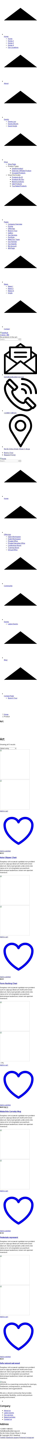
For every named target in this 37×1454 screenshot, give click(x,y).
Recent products (18, 182)
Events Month (13, 124)
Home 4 (11, 45)
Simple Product (17, 168)
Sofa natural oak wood (10, 1363)
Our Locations (13, 47)
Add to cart (4, 811)
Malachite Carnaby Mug (10, 1111)
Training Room (13, 547)
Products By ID (17, 177)
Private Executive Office (16, 543)
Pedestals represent (9, 1237)
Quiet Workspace (14, 539)
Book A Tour (12, 231)
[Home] (3, 459)
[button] (4, 335)
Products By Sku (18, 179)
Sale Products (17, 184)
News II (10, 288)
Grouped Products (18, 173)
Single (10, 293)
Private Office (13, 541)
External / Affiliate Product (21, 171)
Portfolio (11, 237)
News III (11, 291)
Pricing (10, 226)
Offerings (11, 228)
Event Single (12, 126)
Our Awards (12, 244)
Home (10, 39)
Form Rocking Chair (8, 983)
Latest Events (13, 624)
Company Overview (15, 224)
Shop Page (12, 164)
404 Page (11, 248)
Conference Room (14, 545)
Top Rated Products (19, 186)
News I (10, 286)
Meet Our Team (14, 239)
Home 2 (11, 41)
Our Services (12, 235)
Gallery (10, 233)
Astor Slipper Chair (8, 857)
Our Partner (12, 242)
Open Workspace (14, 537)
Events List (12, 121)
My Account (12, 246)
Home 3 (11, 43)
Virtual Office (12, 550)
